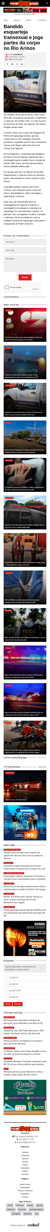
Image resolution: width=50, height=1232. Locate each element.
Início (6, 20)
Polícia (28, 20)
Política (25, 1171)
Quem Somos (25, 1184)
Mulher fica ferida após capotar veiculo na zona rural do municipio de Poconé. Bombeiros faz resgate (23, 899)
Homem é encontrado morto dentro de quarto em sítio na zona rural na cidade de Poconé (23, 855)
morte (10, 1205)
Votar (8, 1004)
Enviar (25, 277)
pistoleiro (27, 1213)
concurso (22, 1209)
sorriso (30, 1205)
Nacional (25, 1174)
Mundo (25, 1161)
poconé (39, 1205)
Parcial (17, 1004)
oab (36, 1213)
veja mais (42, 767)
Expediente (25, 1194)
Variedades (25, 1168)
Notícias (17, 20)
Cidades (25, 1152)
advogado (16, 1213)
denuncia (11, 1209)
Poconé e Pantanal (25, 1190)
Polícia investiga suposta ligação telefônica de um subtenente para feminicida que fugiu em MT (25, 913)
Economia (25, 1155)
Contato (25, 1197)
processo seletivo (36, 1209)
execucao (20, 1205)
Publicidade (25, 1187)
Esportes (25, 1158)
